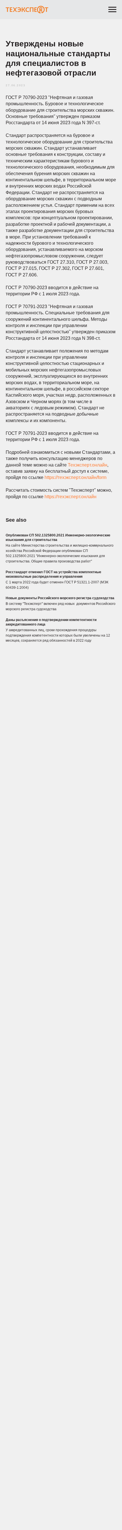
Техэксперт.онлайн (87, 465)
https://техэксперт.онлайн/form (75, 477)
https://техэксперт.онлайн (70, 496)
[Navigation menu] (112, 9)
